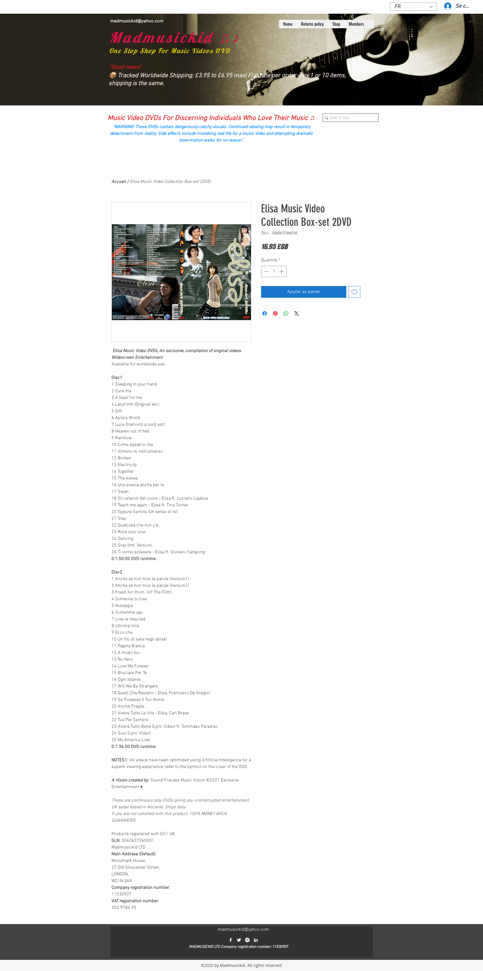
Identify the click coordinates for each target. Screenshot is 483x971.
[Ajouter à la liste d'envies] (354, 292)
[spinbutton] (274, 271)
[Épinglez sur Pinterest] (275, 313)
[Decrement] (266, 271)
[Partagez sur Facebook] (264, 313)
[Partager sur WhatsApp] (286, 313)
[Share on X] (296, 313)
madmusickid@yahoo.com (137, 21)
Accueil (119, 182)
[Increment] (282, 271)
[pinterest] (247, 940)
